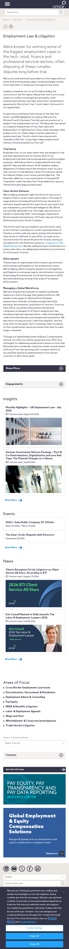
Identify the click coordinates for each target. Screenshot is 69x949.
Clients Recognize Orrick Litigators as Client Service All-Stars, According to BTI (32, 571)
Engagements (14, 384)
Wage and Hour (15, 716)
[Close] (63, 892)
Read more (52, 853)
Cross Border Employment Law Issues (28, 687)
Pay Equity (12, 702)
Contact (11, 755)
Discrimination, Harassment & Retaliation (30, 692)
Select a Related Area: (16, 737)
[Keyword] (63, 883)
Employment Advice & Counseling (25, 697)
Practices (17, 20)
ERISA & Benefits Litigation (22, 706)
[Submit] (61, 12)
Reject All (34, 936)
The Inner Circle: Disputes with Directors (30, 535)
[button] (5, 27)
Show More (13, 368)
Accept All (34, 944)
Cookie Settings (34, 928)
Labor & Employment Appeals (23, 711)
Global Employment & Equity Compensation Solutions (32, 824)
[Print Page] (11, 27)
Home (6, 20)
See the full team (15, 769)
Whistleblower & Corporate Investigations (31, 721)
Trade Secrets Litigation (20, 725)
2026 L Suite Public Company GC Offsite (30, 522)
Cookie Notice (28, 921)
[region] (34, 918)
